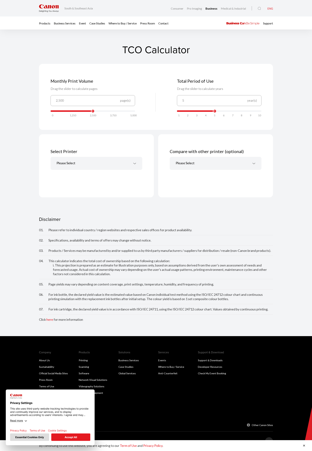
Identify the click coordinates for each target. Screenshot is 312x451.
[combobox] (96, 163)
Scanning (84, 366)
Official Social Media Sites (53, 373)
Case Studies (97, 23)
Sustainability (46, 366)
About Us (44, 360)
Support (268, 23)
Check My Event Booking (212, 373)
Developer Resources (210, 366)
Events (162, 360)
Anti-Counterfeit (167, 373)
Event (82, 23)
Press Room (147, 23)
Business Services (64, 23)
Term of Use (128, 446)
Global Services (127, 373)
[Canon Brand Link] (49, 8)
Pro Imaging (195, 8)
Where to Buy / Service (123, 23)
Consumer (177, 8)
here (49, 319)
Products (44, 23)
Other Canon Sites (262, 425)
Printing (83, 360)
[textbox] (96, 163)
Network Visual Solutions (93, 379)
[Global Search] (259, 8)
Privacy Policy (152, 446)
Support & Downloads (210, 360)
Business (211, 8)
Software (84, 373)
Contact (163, 23)
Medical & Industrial (233, 8)
